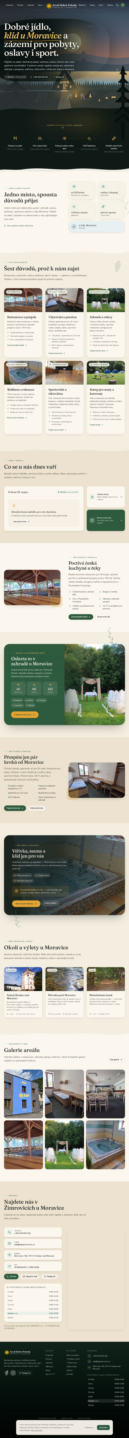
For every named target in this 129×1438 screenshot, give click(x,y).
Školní (31, 705)
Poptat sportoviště (56, 430)
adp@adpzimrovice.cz (101, 1361)
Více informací (36, 1430)
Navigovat (60, 77)
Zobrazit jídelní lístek (15, 345)
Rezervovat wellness (15, 418)
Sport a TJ (50, 1374)
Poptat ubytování (55, 353)
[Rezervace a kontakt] (122, 5)
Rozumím (103, 1427)
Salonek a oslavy (101, 317)
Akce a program (73, 1355)
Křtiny (30, 700)
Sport (101, 5)
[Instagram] (13, 1372)
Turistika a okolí (73, 1359)
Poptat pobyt (95, 425)
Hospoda (9, 5)
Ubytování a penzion (63, 317)
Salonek (31, 5)
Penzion (20, 5)
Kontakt (70, 1374)
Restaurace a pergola (21, 317)
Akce (40, 5)
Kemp (92, 5)
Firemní (42, 700)
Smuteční (18, 705)
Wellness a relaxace (20, 389)
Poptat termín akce (98, 351)
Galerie (110, 5)
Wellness (82, 5)
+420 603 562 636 (40, 77)
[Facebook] (6, 1372)
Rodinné (18, 700)
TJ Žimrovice (72, 1363)
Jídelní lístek (72, 1366)
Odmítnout (89, 1427)
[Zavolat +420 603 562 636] (117, 5)
